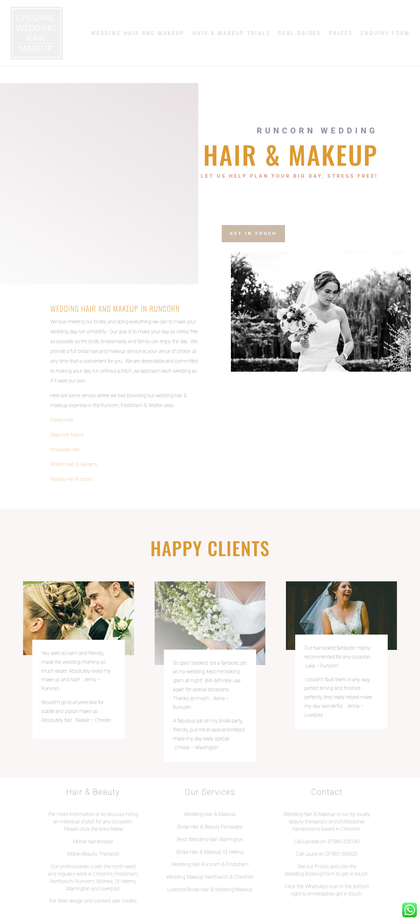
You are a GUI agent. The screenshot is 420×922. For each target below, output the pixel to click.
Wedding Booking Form (310, 874)
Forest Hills (61, 420)
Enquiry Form (385, 33)
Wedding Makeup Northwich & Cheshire (209, 877)
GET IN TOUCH (253, 233)
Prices (341, 33)
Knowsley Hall (64, 450)
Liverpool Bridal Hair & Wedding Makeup (209, 889)
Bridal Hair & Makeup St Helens (210, 852)
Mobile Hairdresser (93, 841)
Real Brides (299, 33)
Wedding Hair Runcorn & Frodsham (209, 864)
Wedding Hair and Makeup (137, 33)
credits (129, 901)
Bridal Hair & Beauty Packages (210, 827)
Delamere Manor (67, 435)
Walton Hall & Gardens (73, 464)
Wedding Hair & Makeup (210, 814)
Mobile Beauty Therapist (93, 854)
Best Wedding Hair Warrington (210, 839)
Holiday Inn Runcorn (71, 479)
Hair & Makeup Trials (231, 33)
